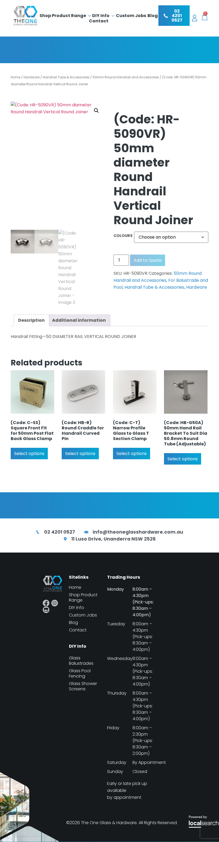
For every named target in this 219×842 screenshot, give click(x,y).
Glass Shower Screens (83, 686)
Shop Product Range (63, 15)
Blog (152, 15)
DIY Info (101, 15)
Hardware (32, 77)
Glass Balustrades (81, 660)
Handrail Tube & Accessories (66, 77)
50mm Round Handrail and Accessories (126, 77)
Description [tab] (31, 320)
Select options (29, 453)
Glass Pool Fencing (80, 673)
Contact (98, 21)
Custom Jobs (131, 15)
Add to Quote (148, 260)
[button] (96, 110)
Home (15, 77)
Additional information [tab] (79, 320)
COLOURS (123, 235)
